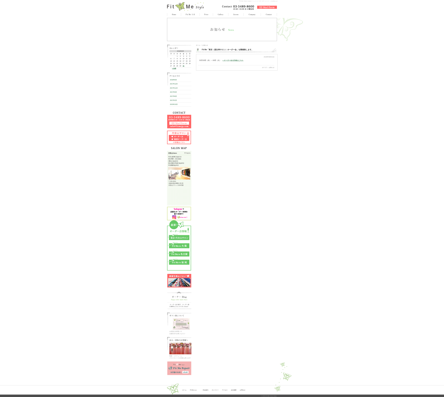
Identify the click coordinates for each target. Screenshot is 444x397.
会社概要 (233, 390)
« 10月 (174, 68)
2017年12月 (174, 84)
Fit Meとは (193, 390)
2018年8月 (173, 80)
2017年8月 (173, 96)
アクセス (225, 390)
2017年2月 (173, 100)
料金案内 (205, 390)
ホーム (198, 45)
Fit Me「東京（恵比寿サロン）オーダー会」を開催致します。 (227, 50)
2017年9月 (173, 92)
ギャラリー (215, 390)
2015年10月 (174, 104)
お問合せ (242, 390)
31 (183, 66)
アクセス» (187, 153)
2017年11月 (174, 88)
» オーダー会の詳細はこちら (233, 60)
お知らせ (271, 67)
